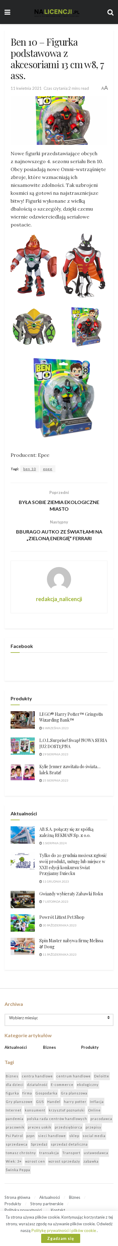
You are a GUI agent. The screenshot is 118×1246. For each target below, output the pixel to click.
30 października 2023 (59, 925)
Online (94, 1110)
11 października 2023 (59, 954)
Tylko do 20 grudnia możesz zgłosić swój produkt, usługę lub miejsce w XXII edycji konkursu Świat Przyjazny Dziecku (73, 864)
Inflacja (97, 1102)
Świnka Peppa (18, 1170)
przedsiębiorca (68, 1127)
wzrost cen (35, 1161)
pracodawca (101, 1119)
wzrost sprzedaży (64, 1161)
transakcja (49, 1153)
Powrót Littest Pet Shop (61, 917)
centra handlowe (37, 1076)
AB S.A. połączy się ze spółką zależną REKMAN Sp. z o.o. (66, 832)
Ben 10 (29, 469)
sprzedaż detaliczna (69, 1144)
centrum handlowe (73, 1076)
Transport (71, 1153)
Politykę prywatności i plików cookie (64, 1230)
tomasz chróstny (21, 1153)
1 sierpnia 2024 (54, 843)
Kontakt (58, 1210)
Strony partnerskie (46, 1203)
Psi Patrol (14, 1136)
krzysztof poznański (67, 1110)
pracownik (15, 1127)
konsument (35, 1110)
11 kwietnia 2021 (26, 88)
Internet (13, 1110)
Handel (54, 1102)
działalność (37, 1085)
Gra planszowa (74, 1093)
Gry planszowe (19, 1102)
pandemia (15, 1119)
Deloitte (101, 1076)
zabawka (91, 1161)
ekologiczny (88, 1085)
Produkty (90, 1047)
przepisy (93, 1127)
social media (94, 1136)
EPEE (47, 469)
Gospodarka (46, 1093)
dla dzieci (15, 1085)
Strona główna (17, 1197)
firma (27, 1093)
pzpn (30, 1136)
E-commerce (62, 1085)
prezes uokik (39, 1127)
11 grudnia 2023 (55, 881)
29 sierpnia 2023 (55, 754)
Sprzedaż (39, 1144)
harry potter (75, 1102)
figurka (12, 1093)
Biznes (49, 1047)
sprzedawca (17, 1144)
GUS (40, 1102)
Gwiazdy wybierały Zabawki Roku (71, 894)
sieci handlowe (52, 1136)
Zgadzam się (60, 1238)
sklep (74, 1136)
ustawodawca (96, 1153)
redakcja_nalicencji (59, 599)
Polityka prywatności (23, 1210)
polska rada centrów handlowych (57, 1119)
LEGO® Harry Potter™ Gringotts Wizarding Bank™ (71, 717)
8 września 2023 (55, 728)
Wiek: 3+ (14, 1161)
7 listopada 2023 (55, 901)
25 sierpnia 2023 (55, 780)
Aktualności (16, 1047)
